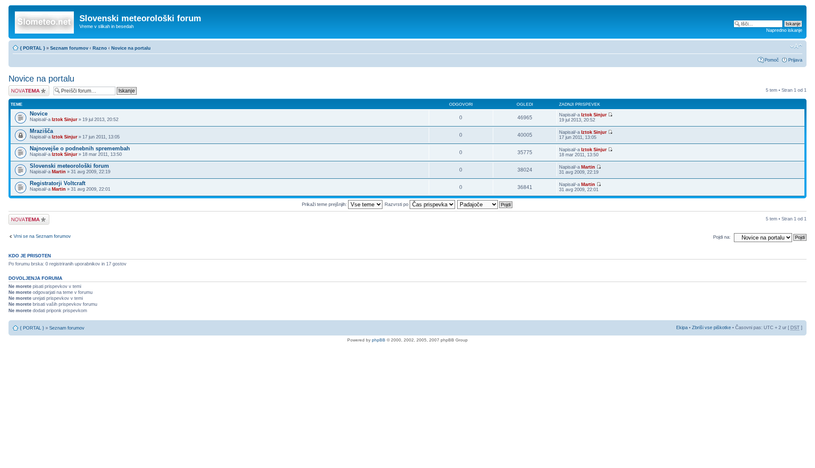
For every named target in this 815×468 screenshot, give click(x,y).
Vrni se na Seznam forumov (42, 236)
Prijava (795, 59)
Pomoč (771, 59)
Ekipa (682, 327)
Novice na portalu (131, 48)
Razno (100, 48)
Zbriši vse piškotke (712, 327)
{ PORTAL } (32, 48)
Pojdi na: (722, 237)
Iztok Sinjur (64, 119)
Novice (39, 113)
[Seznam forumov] (45, 20)
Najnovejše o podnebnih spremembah (80, 148)
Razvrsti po (397, 204)
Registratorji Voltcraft (57, 183)
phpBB (378, 340)
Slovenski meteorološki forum (69, 166)
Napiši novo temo (26, 87)
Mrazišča (41, 131)
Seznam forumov (69, 48)
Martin (59, 171)
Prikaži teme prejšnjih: (325, 204)
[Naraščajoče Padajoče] (485, 204)
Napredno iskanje (784, 30)
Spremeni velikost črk (796, 46)
